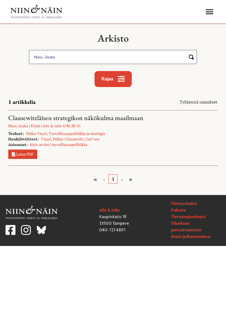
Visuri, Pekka (52, 139)
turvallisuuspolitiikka (69, 144)
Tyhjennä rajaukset (198, 102)
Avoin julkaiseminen (190, 236)
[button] (209, 12)
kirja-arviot (39, 144)
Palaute (178, 210)
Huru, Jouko (18, 125)
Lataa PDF (25, 154)
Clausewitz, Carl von (82, 139)
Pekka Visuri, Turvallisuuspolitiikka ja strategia (65, 133)
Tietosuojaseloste (188, 217)
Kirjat (35, 125)
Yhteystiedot (184, 203)
